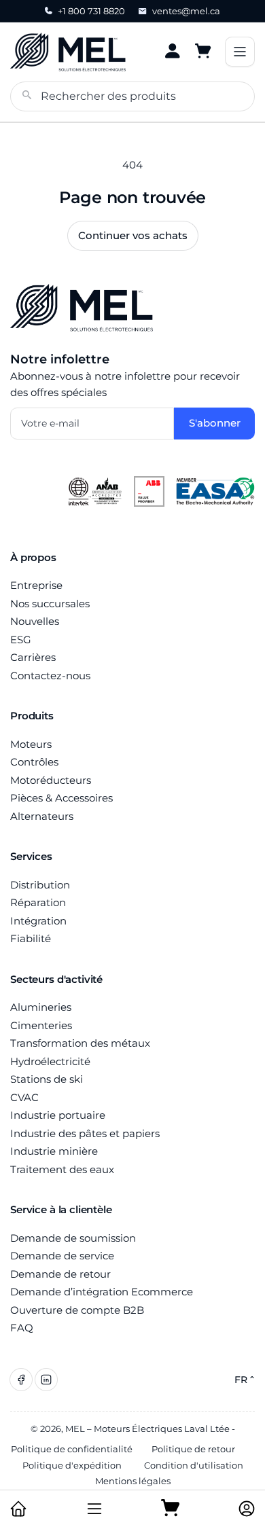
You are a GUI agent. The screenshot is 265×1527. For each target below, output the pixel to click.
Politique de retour (193, 1448)
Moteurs (31, 744)
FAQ (21, 1327)
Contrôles (34, 761)
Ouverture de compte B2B (77, 1310)
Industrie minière (54, 1151)
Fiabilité (30, 938)
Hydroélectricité (50, 1061)
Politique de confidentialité (71, 1448)
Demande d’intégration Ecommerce (101, 1291)
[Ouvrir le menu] (240, 52)
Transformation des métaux (80, 1043)
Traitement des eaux (62, 1169)
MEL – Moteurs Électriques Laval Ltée (147, 1428)
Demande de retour (60, 1274)
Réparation (38, 902)
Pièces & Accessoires (61, 797)
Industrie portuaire (57, 1115)
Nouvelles (34, 621)
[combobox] (132, 96)
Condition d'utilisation (193, 1465)
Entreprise (36, 585)
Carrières (33, 657)
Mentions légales (133, 1480)
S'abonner (215, 422)
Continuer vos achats (133, 235)
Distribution (40, 884)
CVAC (24, 1097)
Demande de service (62, 1255)
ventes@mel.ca (186, 10)
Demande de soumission (73, 1238)
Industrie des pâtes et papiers (85, 1133)
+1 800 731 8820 (91, 10)
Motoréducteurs (50, 780)
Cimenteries (41, 1025)
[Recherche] (27, 96)
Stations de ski (46, 1079)
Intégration (38, 920)
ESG (20, 639)
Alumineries (40, 1007)
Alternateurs (41, 816)
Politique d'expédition (72, 1465)
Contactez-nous (50, 675)
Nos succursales (50, 603)
